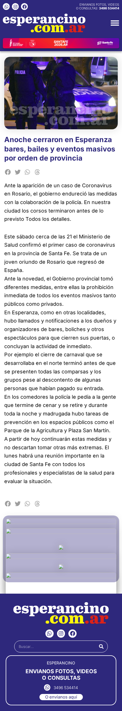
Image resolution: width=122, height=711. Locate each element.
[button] (7, 172)
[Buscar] (101, 646)
